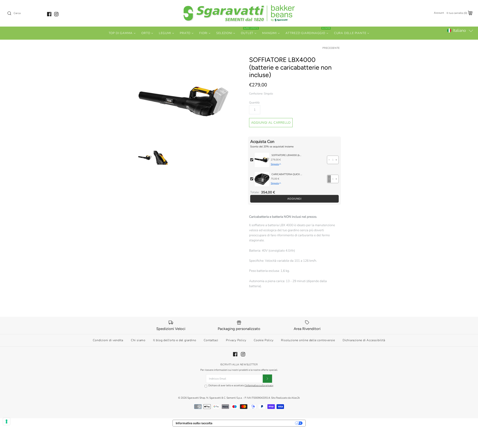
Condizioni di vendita (108, 340)
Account (439, 13)
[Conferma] (267, 378)
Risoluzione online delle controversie (308, 340)
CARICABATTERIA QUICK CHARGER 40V (286, 174)
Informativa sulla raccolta (194, 423)
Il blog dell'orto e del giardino (174, 340)
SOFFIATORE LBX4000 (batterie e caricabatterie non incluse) (286, 155)
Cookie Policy (263, 340)
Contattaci (211, 340)
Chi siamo (138, 340)
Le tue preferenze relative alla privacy (255, 423)
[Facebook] (49, 14)
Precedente (331, 48)
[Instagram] (56, 14)
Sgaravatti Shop (196, 398)
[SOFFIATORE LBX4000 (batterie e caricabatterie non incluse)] (183, 101)
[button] (460, 30)
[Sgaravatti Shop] (239, 6)
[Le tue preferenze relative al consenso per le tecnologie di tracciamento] (6, 421)
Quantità (254, 102)
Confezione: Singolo (261, 93)
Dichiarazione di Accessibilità (364, 340)
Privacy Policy (236, 340)
